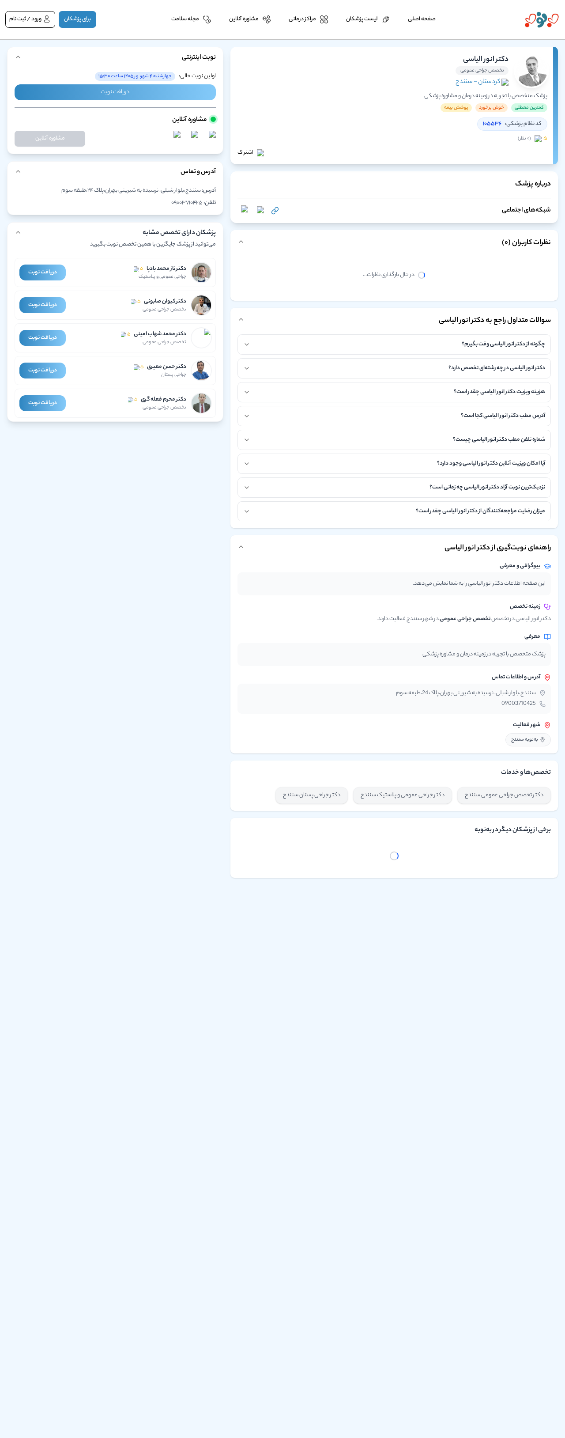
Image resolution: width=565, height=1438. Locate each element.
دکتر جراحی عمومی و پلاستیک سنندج (402, 795)
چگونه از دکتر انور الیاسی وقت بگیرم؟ (503, 344)
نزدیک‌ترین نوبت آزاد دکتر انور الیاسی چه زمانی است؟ (487, 487)
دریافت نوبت (115, 92)
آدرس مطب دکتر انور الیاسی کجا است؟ (503, 415)
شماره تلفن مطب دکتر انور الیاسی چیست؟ (499, 439)
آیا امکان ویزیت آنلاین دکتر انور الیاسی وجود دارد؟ (491, 463)
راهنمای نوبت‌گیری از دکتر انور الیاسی (497, 548)
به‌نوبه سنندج (524, 740)
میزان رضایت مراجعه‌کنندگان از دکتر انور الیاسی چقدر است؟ (480, 511)
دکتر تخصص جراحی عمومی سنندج (504, 795)
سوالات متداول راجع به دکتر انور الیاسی (495, 321)
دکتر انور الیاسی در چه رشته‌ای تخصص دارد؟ (496, 368)
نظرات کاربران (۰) (526, 243)
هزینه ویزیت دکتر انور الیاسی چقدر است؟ (499, 392)
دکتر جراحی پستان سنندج (311, 795)
